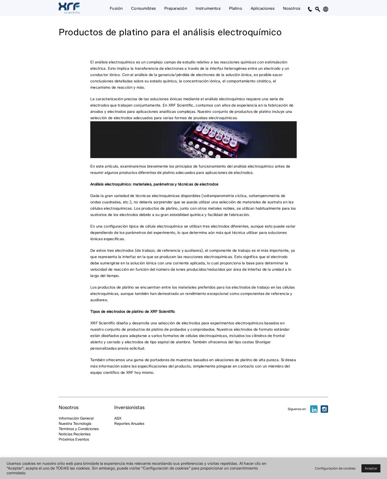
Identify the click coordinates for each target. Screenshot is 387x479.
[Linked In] (314, 409)
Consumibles (143, 8)
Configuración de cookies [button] (335, 468)
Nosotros (291, 8)
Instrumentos (208, 8)
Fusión (116, 8)
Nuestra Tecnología (75, 423)
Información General (76, 418)
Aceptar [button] (371, 468)
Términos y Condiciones (79, 429)
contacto (246, 366)
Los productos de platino (112, 287)
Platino (235, 8)
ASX (117, 418)
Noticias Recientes (75, 434)
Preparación (175, 8)
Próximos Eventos (74, 439)
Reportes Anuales (129, 423)
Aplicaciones (263, 8)
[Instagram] (324, 409)
